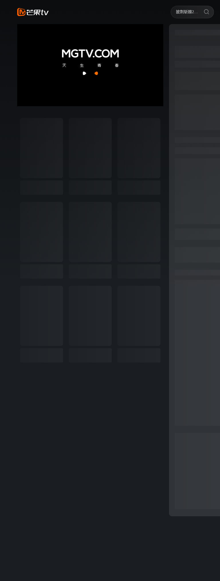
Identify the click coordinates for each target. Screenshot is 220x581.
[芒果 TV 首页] (33, 12)
